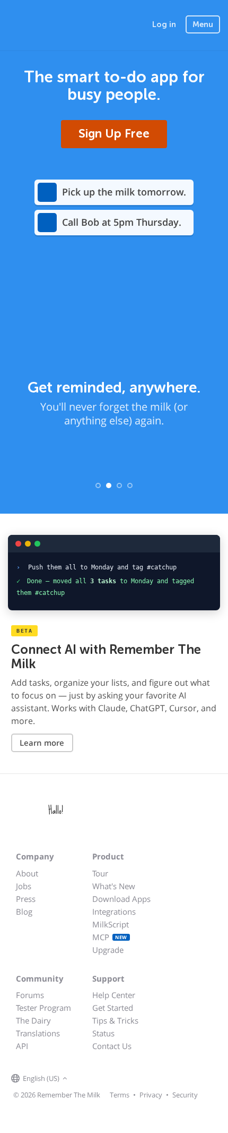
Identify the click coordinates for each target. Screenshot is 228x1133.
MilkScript (110, 924)
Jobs (23, 886)
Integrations (114, 911)
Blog (24, 911)
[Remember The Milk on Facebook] (85, 1079)
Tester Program (43, 1007)
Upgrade (108, 949)
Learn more (42, 742)
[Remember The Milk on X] (100, 1079)
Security (185, 1095)
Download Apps (121, 898)
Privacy (150, 1095)
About (27, 873)
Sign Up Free (114, 133)
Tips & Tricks (115, 1020)
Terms (119, 1095)
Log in (164, 24)
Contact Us (111, 1046)
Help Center (113, 995)
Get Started (112, 1007)
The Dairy (33, 1020)
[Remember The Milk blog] (113, 1079)
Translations (38, 1033)
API (22, 1046)
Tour (100, 873)
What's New (113, 886)
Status (103, 1033)
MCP (109, 937)
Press (26, 898)
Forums (30, 995)
